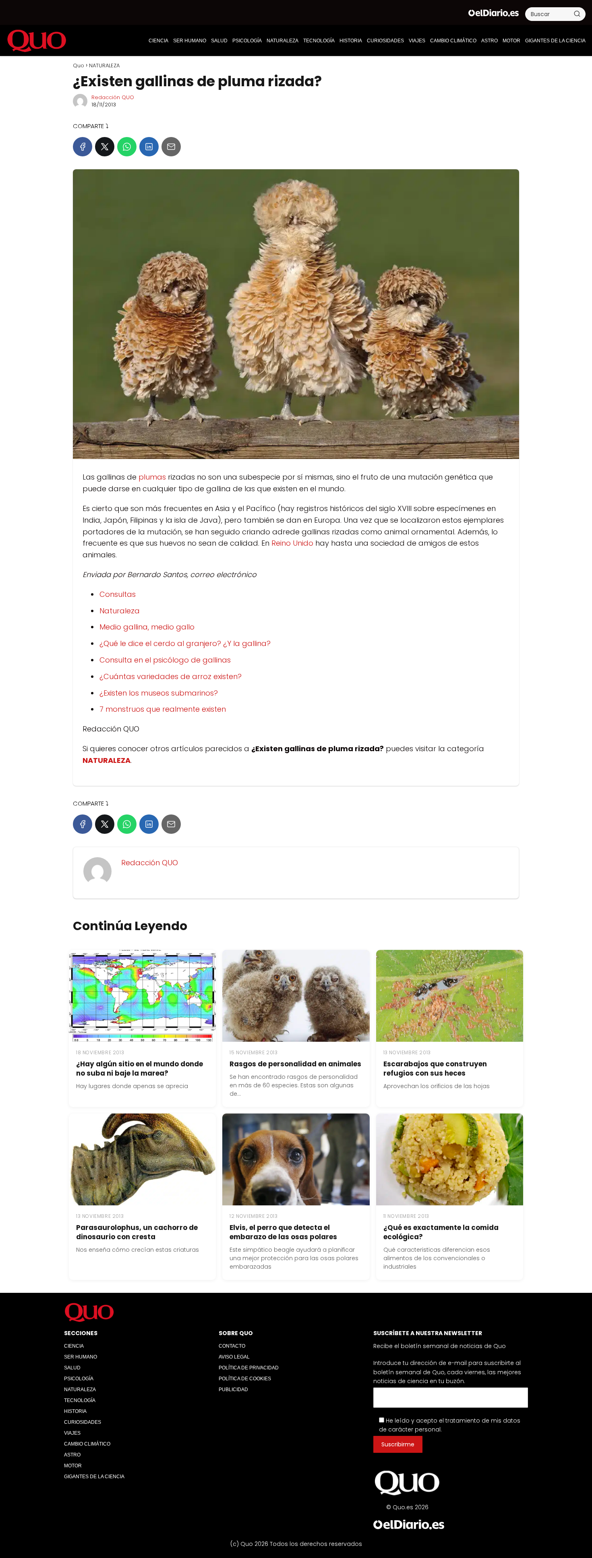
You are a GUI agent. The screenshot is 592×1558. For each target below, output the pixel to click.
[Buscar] (577, 13)
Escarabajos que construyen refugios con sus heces (435, 1068)
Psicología (247, 41)
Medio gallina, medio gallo (147, 627)
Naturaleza (119, 611)
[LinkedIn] (149, 146)
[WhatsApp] (127, 146)
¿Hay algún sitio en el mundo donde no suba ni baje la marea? (139, 1068)
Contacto (232, 1346)
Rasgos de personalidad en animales (295, 1064)
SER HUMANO (189, 41)
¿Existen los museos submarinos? (158, 693)
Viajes (417, 41)
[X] (104, 146)
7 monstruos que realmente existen (162, 709)
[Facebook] (82, 146)
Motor (511, 41)
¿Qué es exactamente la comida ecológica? (441, 1232)
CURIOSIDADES (385, 41)
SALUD (219, 41)
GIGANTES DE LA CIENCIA (555, 41)
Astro (489, 41)
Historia (350, 41)
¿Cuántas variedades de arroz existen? (170, 676)
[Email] (171, 146)
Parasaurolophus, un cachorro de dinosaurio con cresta (137, 1232)
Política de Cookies (245, 1378)
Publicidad (233, 1389)
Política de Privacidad (249, 1368)
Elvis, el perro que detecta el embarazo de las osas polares (283, 1232)
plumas (152, 477)
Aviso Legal (234, 1357)
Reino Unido (292, 543)
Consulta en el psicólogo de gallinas (165, 660)
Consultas (117, 594)
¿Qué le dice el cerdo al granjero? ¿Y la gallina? (185, 643)
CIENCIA (158, 41)
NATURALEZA (282, 41)
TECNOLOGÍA (319, 41)
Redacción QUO (112, 97)
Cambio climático (453, 41)
